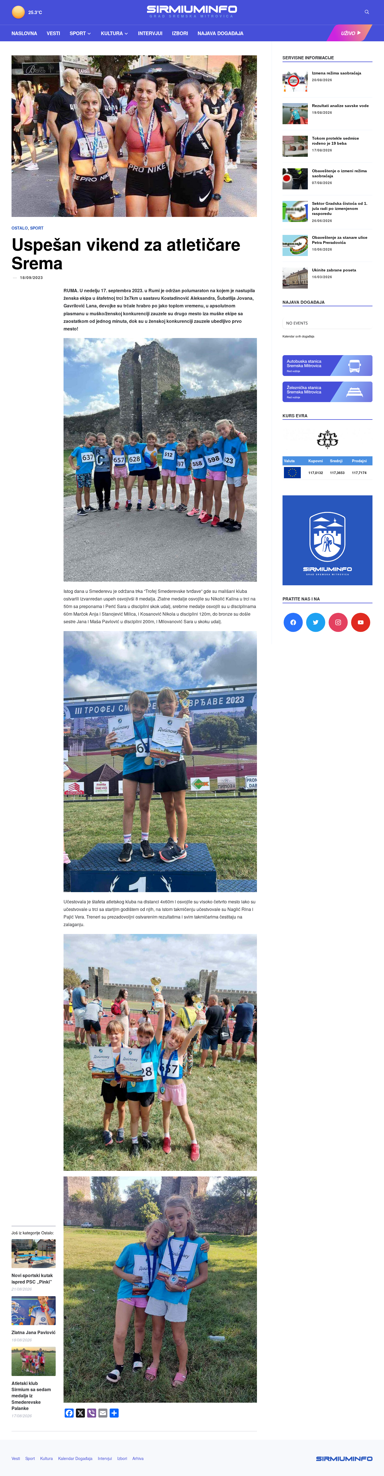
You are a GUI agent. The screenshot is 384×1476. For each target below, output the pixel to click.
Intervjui (150, 33)
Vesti (53, 33)
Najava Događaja (220, 33)
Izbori (180, 33)
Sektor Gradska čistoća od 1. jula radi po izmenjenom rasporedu (339, 208)
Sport (78, 33)
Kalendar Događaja (75, 1458)
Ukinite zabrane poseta (334, 270)
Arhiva (138, 1458)
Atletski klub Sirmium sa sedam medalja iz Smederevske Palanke (31, 1396)
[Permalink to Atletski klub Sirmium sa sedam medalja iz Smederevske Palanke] (34, 1361)
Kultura (112, 33)
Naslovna (24, 33)
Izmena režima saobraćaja (336, 73)
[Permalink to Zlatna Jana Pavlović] (34, 1310)
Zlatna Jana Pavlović (34, 1332)
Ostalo (20, 228)
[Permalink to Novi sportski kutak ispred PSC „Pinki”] (34, 1253)
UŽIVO (348, 33)
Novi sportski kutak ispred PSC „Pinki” (32, 1278)
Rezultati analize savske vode (340, 105)
